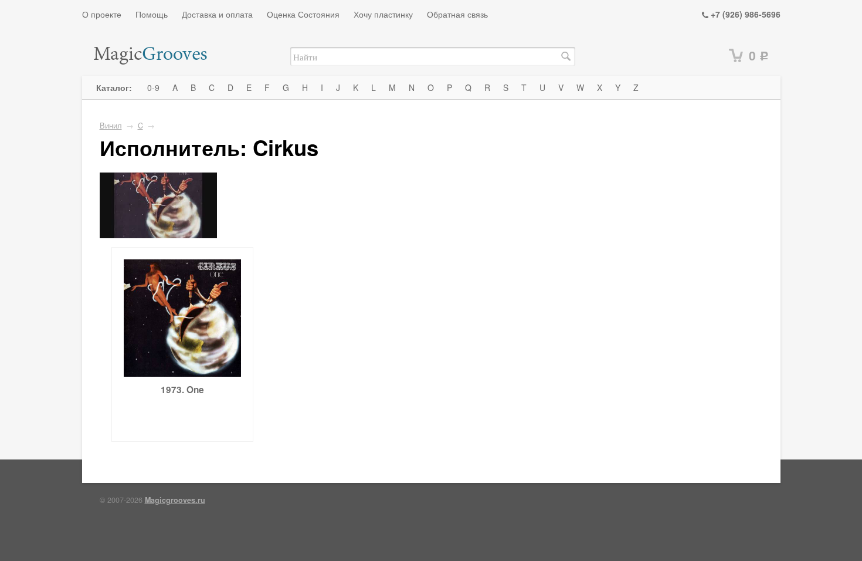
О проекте (101, 14)
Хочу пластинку (383, 14)
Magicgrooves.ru (175, 500)
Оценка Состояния (303, 14)
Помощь (151, 14)
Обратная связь (457, 14)
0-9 (153, 87)
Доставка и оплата (217, 14)
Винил (111, 125)
